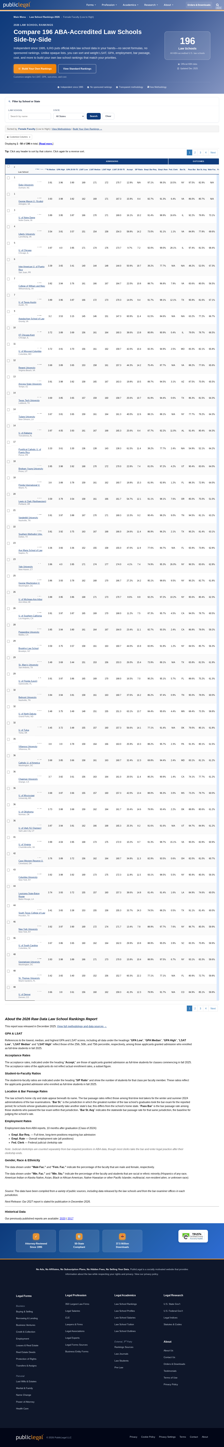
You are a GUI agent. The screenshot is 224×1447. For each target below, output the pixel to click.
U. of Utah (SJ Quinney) (30, 828)
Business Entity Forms (76, 1351)
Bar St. (183, 169)
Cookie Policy (148, 1436)
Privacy (133, 1436)
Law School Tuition (124, 1324)
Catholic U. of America (29, 763)
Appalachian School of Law (31, 318)
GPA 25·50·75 (72, 169)
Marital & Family (24, 1388)
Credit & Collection (25, 1331)
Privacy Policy (171, 1384)
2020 (63, 1218)
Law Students (121, 1360)
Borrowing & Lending (27, 1318)
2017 (70, 1218)
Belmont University (28, 697)
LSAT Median (95, 169)
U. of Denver (25, 994)
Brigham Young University (31, 468)
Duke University (26, 185)
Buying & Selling (24, 1311)
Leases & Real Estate (27, 1345)
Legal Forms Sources (76, 1344)
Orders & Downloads (199, 4)
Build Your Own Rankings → (87, 129)
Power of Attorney (25, 1401)
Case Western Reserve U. (31, 861)
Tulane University (27, 416)
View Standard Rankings (77, 68)
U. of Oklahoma (26, 812)
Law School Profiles (124, 1311)
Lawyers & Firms (74, 1324)
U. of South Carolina (28, 945)
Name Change (23, 1395)
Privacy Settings (167, 1436)
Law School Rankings (125, 1304)
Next (213, 152)
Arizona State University (30, 384)
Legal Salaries (72, 1311)
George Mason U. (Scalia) (31, 201)
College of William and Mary (32, 286)
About (167, 4)
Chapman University (28, 779)
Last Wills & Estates (26, 1381)
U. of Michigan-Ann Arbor (30, 599)
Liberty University (27, 234)
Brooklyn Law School (29, 648)
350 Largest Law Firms (77, 1304)
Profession (108, 4)
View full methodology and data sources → (82, 1026)
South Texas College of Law (32, 913)
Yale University (26, 566)
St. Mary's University (28, 665)
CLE (67, 1317)
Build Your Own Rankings (37, 68)
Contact (194, 1436)
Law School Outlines (125, 1331)
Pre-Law (118, 1367)
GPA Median (50, 169)
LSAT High (106, 169)
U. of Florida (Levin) (28, 681)
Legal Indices (170, 1317)
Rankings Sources (123, 1347)
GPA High (61, 169)
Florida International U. (29, 485)
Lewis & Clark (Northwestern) (32, 501)
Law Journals (121, 1353)
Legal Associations (74, 1331)
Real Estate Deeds (25, 1352)
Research (150, 4)
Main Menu (20, 17)
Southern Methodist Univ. (30, 534)
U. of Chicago (25, 250)
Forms (90, 4)
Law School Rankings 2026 (44, 17)
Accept (130, 169)
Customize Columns (19, 137)
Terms (183, 1436)
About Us (168, 1350)
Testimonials (170, 1371)
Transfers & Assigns (26, 1365)
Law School (15, 110)
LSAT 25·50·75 (118, 169)
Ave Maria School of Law (30, 550)
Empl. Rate (163, 169)
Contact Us (169, 1357)
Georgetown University (29, 962)
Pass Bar (192, 169)
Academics (129, 4)
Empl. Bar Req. (150, 169)
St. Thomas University (29, 978)
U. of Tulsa (24, 730)
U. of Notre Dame (27, 217)
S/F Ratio (139, 169)
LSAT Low (83, 169)
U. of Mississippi (26, 795)
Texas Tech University (29, 400)
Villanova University (28, 746)
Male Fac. (212, 169)
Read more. (46, 143)
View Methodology (158, 87)
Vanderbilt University (28, 517)
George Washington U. (29, 583)
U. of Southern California (30, 616)
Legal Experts (72, 1338)
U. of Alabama (25, 433)
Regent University (27, 367)
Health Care (22, 1408)
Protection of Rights (26, 1359)
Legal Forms (24, 1296)
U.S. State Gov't (172, 1304)
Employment (22, 1338)
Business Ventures (25, 1325)
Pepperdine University (29, 632)
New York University (28, 929)
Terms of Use (170, 1377)
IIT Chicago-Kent (27, 335)
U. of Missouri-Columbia (30, 351)
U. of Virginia (25, 844)
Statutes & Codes (173, 1324)
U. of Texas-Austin (27, 302)
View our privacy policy (146, 1274)
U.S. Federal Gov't (173, 1311)
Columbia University (28, 877)
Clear (108, 116)
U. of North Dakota (27, 714)
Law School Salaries (124, 1317)
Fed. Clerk (173, 169)
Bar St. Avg (202, 169)
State (56, 110)
